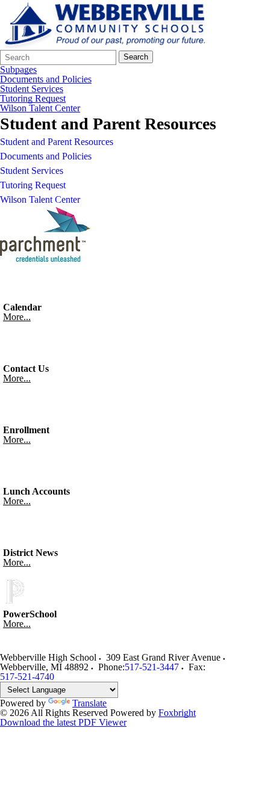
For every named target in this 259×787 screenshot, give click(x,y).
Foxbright (177, 713)
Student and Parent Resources (56, 142)
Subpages (18, 70)
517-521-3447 (152, 667)
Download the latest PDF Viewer (63, 722)
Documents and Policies (46, 79)
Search (135, 56)
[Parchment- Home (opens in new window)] (45, 258)
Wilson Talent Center (40, 108)
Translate (89, 703)
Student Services (31, 89)
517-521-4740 (27, 676)
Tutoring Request (33, 98)
